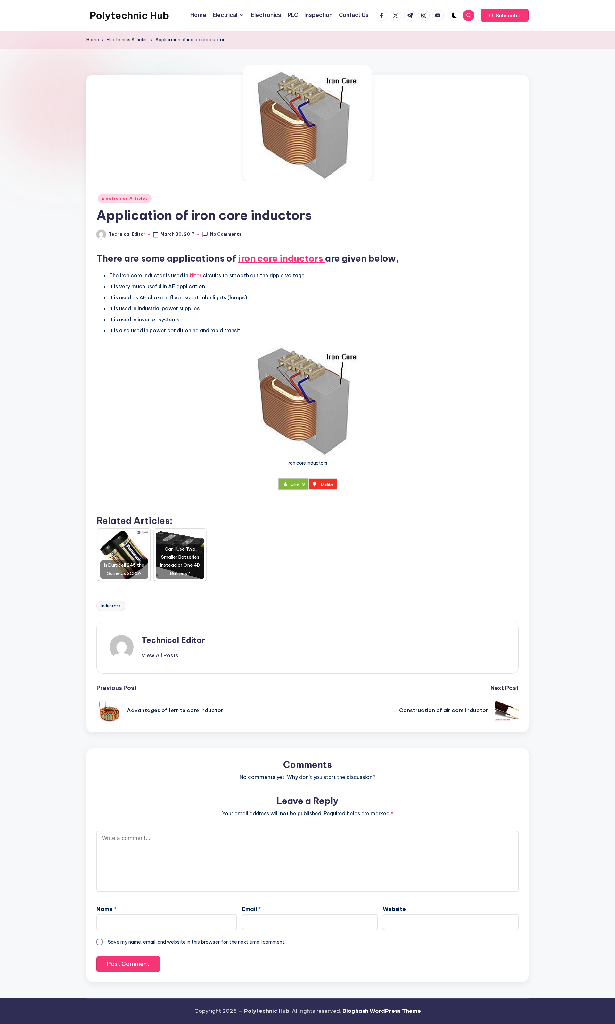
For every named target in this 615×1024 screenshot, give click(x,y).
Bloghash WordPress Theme (381, 1010)
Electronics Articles (125, 198)
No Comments (226, 234)
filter (196, 275)
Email (251, 909)
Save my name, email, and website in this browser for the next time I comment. (196, 942)
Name (106, 909)
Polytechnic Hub (129, 15)
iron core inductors (281, 258)
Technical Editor (173, 640)
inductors (110, 605)
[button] (505, 15)
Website (394, 909)
